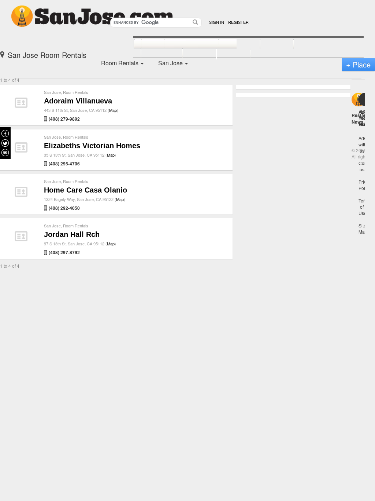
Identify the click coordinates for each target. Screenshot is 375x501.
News (357, 121)
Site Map (363, 228)
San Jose (52, 92)
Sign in (216, 22)
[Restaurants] (184, 44)
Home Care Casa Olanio (85, 190)
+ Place (358, 64)
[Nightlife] (231, 44)
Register (238, 22)
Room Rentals (75, 92)
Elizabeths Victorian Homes (92, 146)
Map (113, 110)
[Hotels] (268, 44)
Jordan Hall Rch (72, 234)
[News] (145, 44)
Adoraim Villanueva (78, 101)
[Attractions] (311, 44)
